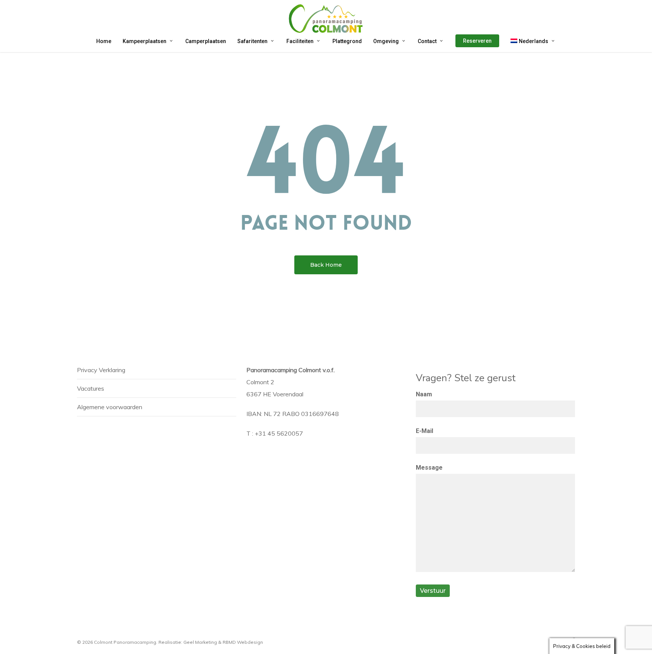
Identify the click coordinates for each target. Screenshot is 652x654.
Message (429, 467)
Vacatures (90, 388)
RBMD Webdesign (243, 642)
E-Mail (424, 430)
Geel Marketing (200, 642)
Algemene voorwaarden (109, 407)
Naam (424, 394)
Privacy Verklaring (101, 370)
